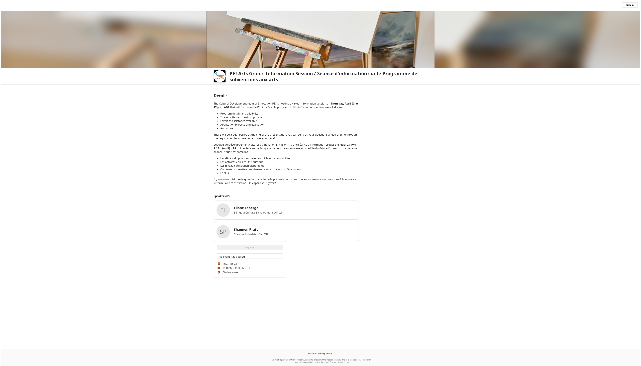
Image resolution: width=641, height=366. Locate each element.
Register (250, 247)
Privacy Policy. (325, 353)
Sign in (630, 5)
